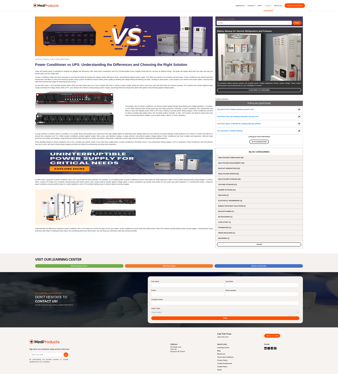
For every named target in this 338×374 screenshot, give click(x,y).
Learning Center (223, 347)
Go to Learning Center (259, 141)
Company (268, 6)
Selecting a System (169, 266)
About (219, 370)
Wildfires (223, 238)
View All (259, 244)
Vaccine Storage (227, 184)
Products (251, 6)
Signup (297, 23)
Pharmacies (224, 227)
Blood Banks (225, 217)
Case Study (224, 222)
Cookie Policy (222, 367)
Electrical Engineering (230, 200)
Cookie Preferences (224, 363)
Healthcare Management (231, 163)
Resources (278, 6)
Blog (218, 351)
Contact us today (272, 336)
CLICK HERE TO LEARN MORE (259, 90)
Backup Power (226, 211)
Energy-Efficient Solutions (232, 206)
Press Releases (226, 233)
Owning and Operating (258, 266)
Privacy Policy (222, 360)
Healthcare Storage (229, 179)
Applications (240, 6)
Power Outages (227, 190)
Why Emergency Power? (79, 266)
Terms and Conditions (225, 357)
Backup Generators (229, 168)
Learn (259, 6)
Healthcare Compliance (42, 59)
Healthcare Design (228, 174)
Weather (223, 195)
